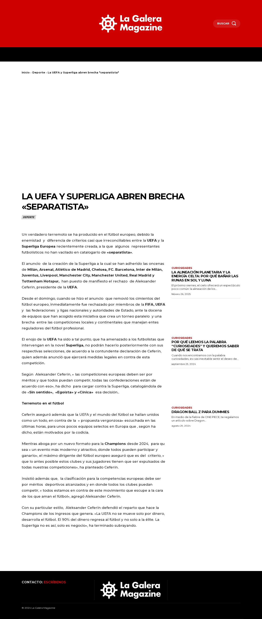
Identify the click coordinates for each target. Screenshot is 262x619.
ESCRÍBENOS (55, 582)
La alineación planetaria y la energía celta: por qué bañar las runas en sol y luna (205, 276)
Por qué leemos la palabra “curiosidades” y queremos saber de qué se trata (205, 346)
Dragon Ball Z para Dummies (200, 412)
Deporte (38, 72)
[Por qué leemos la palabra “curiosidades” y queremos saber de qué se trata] (206, 317)
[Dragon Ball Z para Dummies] (206, 386)
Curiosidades (182, 268)
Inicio (26, 72)
